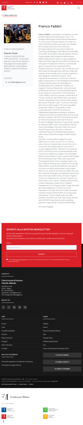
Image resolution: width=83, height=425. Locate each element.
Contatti (4, 348)
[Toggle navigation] (78, 8)
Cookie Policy (22, 384)
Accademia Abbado (8, 331)
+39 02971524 (8, 290)
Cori (44, 345)
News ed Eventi (7, 338)
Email (8, 243)
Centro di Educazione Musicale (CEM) (56, 348)
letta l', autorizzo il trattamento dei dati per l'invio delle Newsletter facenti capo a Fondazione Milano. (39, 260)
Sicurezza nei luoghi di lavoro (11, 365)
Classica (45, 324)
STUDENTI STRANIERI (62, 369)
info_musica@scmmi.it (13, 293)
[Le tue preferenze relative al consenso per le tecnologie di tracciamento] (3, 421)
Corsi (3, 327)
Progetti (4, 341)
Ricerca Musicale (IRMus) (51, 331)
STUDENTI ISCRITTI (62, 362)
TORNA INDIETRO (10, 15)
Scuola (4, 324)
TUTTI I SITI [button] (5, 2)
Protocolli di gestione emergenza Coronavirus (17, 361)
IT (77, 2)
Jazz (44, 334)
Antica (45, 327)
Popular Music (11, 53)
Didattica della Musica (50, 341)
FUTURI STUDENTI (62, 355)
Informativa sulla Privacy (19, 259)
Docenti (4, 334)
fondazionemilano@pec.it (13, 295)
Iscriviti (41, 254)
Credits (31, 384)
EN (80, 2)
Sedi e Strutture (7, 345)
